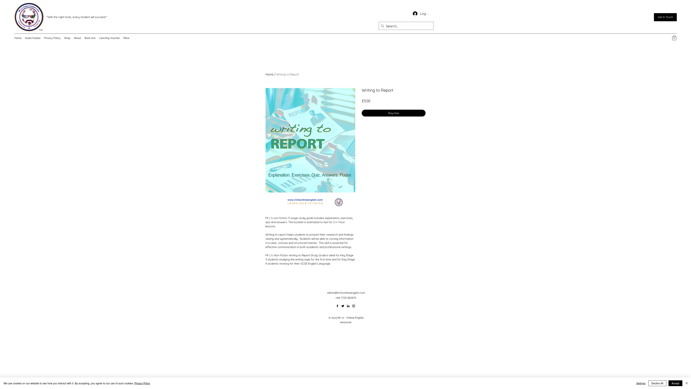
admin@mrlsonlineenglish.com (346, 292)
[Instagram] (353, 306)
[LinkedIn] (348, 306)
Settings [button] (640, 383)
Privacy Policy (142, 383)
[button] (674, 38)
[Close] (687, 383)
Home (269, 74)
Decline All (657, 383)
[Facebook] (337, 306)
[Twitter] (343, 306)
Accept (675, 383)
